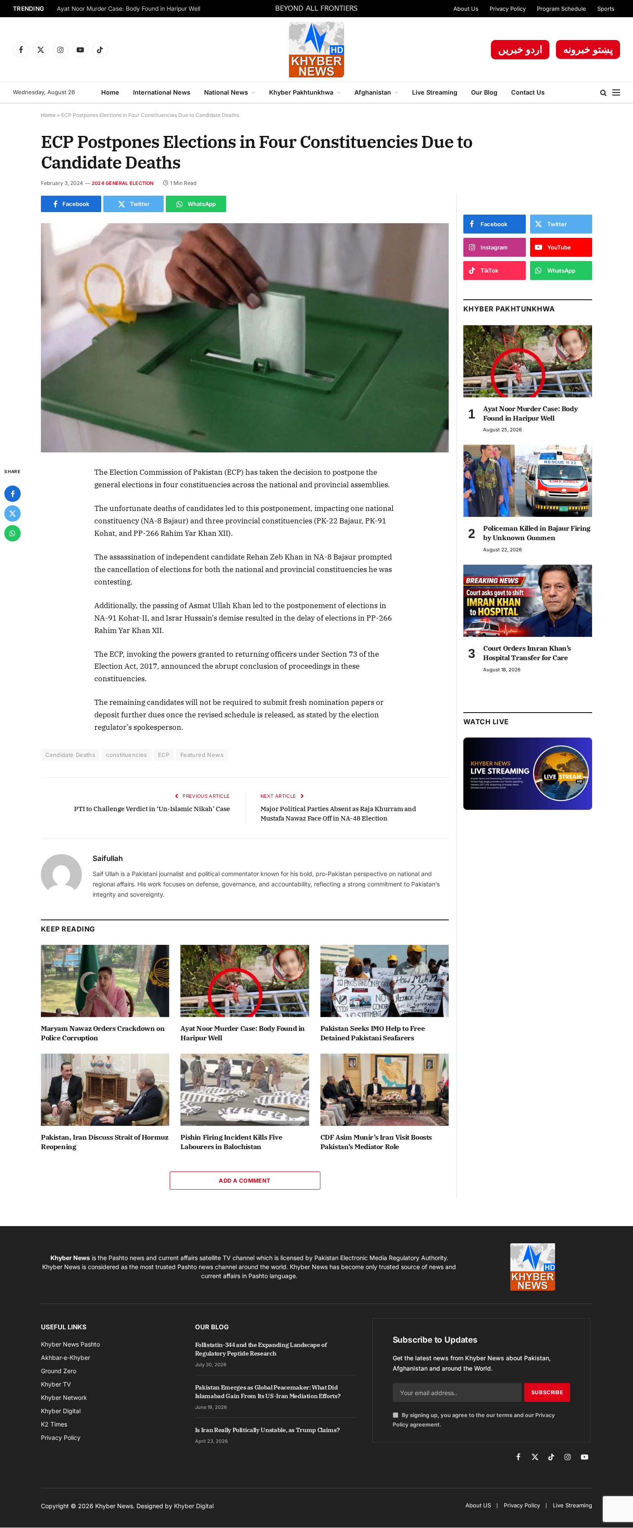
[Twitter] (12, 513)
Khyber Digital (194, 1506)
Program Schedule (561, 8)
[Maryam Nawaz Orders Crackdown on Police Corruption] (105, 981)
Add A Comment (244, 1180)
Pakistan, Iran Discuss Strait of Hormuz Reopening (104, 1142)
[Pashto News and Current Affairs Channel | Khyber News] (316, 49)
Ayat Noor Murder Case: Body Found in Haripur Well (128, 8)
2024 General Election (123, 183)
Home (110, 92)
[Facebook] (12, 494)
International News (161, 92)
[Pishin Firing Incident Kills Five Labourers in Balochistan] (244, 1090)
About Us (465, 8)
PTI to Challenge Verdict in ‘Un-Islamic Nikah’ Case (152, 809)
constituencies (126, 754)
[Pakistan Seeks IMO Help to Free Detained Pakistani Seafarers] (384, 981)
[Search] (603, 92)
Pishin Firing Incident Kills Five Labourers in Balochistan (231, 1142)
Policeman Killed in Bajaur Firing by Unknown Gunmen (536, 533)
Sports (605, 8)
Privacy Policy (508, 8)
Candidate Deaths (70, 754)
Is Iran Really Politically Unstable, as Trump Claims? (267, 1430)
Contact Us (528, 92)
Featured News (201, 754)
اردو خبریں (520, 49)
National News (226, 92)
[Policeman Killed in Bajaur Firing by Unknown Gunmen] (527, 481)
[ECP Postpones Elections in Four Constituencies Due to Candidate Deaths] (245, 337)
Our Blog (484, 92)
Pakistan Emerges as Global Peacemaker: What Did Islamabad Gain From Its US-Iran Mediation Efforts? (268, 1392)
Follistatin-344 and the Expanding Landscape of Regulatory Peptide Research (261, 1349)
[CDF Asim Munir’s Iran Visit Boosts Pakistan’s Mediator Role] (384, 1090)
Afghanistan (372, 92)
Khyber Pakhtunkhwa (301, 92)
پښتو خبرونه (588, 49)
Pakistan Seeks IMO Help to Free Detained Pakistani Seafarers (372, 1033)
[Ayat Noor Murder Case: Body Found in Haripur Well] (244, 981)
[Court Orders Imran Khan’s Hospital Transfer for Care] (527, 601)
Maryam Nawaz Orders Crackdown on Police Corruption (102, 1033)
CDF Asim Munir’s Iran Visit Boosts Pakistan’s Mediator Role (376, 1142)
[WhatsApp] (12, 533)
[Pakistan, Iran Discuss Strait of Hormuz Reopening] (105, 1090)
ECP (164, 754)
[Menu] (616, 92)
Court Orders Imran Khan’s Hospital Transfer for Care (527, 653)
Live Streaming (434, 92)
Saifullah (108, 858)
